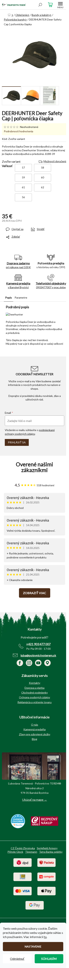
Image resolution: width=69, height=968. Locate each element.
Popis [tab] (8, 297)
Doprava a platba (34, 687)
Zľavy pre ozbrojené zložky (34, 734)
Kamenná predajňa (34, 729)
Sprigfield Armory (47, 848)
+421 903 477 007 (38, 644)
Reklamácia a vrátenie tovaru (34, 702)
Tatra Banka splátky (50, 851)
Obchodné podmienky (34, 692)
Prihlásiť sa (17, 442)
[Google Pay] (34, 905)
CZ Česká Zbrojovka (23, 848)
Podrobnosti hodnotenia (18, 131)
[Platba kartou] (22, 890)
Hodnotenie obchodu (34, 467)
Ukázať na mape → (34, 799)
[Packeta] (46, 862)
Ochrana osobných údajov (34, 697)
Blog (34, 739)
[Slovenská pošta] (22, 876)
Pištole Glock (15, 851)
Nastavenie (33, 946)
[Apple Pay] (46, 890)
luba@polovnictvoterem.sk (38, 655)
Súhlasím (49, 958)
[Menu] (60, 5)
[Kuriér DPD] (22, 862)
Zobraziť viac (34, 593)
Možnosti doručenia (55, 161)
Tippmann (31, 851)
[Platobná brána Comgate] (46, 876)
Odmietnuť (17, 958)
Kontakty (34, 682)
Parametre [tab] (21, 297)
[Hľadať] (40, 5)
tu (45, 937)
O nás (34, 724)
